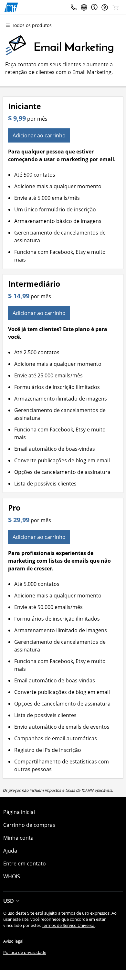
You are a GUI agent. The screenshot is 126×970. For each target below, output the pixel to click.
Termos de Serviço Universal (68, 925)
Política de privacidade (24, 952)
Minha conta (18, 837)
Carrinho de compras (29, 824)
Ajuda (10, 850)
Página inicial (19, 812)
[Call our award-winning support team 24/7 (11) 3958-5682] (94, 7)
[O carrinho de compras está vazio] (115, 7)
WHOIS (11, 876)
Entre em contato (24, 863)
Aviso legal (13, 941)
